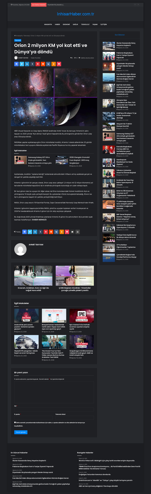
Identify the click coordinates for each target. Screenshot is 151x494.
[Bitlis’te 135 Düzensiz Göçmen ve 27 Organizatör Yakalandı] (109, 194)
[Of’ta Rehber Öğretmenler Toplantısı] (109, 248)
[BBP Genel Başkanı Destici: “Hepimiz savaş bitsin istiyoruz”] (109, 217)
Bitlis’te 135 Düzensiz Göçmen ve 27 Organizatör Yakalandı (126, 193)
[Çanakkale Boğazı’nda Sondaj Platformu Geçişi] (109, 258)
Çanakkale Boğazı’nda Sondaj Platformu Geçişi (126, 256)
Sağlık (75, 24)
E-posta (17, 414)
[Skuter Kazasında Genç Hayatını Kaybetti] (109, 46)
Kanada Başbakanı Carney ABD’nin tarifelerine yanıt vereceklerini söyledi (125, 150)
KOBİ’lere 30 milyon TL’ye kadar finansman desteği (126, 115)
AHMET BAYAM (23, 58)
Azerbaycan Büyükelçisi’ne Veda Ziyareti (125, 162)
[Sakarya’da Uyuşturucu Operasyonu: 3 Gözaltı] (109, 228)
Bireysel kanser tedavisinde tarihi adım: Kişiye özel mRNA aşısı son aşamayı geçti (53, 327)
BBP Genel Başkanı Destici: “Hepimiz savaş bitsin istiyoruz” (126, 216)
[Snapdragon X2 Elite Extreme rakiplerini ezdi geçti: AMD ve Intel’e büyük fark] (82, 342)
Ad (15, 406)
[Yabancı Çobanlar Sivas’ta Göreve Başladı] (109, 173)
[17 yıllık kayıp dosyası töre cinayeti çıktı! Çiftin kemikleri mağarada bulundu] (109, 204)
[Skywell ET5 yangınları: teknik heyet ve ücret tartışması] (26, 342)
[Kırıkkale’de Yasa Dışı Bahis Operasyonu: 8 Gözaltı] (109, 183)
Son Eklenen (120, 35)
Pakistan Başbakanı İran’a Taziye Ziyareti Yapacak (125, 55)
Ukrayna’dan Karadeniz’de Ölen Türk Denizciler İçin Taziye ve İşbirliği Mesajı (126, 103)
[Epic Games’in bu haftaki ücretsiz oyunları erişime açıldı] (82, 315)
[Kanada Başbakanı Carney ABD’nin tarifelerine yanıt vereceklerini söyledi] (109, 150)
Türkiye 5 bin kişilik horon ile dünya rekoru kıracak (127, 236)
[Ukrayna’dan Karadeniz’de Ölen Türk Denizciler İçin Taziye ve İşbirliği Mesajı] (109, 103)
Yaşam (94, 24)
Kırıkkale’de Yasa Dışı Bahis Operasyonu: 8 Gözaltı (125, 182)
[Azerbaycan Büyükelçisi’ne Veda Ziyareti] (109, 163)
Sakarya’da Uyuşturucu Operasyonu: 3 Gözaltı (126, 226)
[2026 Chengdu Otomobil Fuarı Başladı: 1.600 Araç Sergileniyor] (62, 160)
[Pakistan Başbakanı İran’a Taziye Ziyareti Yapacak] (109, 56)
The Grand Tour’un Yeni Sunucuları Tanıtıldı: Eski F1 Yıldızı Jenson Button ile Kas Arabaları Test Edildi (53, 354)
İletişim (104, 24)
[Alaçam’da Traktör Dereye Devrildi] (109, 127)
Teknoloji (85, 24)
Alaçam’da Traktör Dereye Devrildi (124, 125)
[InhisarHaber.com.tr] (75, 14)
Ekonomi (66, 24)
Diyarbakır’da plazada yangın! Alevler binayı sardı (64, 5)
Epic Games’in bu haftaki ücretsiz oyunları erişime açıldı (80, 327)
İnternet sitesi (60, 414)
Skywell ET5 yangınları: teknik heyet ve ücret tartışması (26, 352)
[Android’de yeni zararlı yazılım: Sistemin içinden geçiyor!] (26, 315)
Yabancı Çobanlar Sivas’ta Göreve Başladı (126, 171)
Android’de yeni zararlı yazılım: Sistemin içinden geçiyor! (24, 327)
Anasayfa (48, 24)
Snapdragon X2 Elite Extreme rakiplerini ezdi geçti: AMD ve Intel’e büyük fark (81, 353)
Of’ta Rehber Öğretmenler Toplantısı (126, 246)
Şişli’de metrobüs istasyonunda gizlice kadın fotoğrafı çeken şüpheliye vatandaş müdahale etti (125, 89)
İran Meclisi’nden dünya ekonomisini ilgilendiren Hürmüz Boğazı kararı (126, 76)
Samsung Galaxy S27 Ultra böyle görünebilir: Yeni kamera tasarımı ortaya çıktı (40, 160)
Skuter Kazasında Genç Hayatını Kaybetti (126, 44)
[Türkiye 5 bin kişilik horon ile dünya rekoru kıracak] (109, 238)
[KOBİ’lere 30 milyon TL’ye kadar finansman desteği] (109, 116)
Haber (57, 24)
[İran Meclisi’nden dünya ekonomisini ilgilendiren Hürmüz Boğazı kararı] (109, 77)
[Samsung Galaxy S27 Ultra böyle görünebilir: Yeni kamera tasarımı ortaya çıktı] (20, 160)
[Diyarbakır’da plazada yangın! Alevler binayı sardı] (109, 66)
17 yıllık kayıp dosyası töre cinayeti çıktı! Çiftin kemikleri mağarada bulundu (126, 205)
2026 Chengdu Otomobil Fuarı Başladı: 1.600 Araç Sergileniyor (80, 160)
